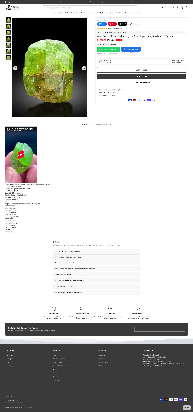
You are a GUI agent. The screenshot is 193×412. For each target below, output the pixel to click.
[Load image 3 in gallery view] (8, 32)
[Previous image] (15, 68)
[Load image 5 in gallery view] (8, 45)
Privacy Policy (102, 355)
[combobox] (90, 8)
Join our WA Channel (59, 366)
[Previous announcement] (60, 2)
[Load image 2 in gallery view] (8, 26)
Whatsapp (10, 366)
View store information (107, 95)
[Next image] (84, 68)
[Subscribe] (182, 329)
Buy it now (142, 76)
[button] (66, 13)
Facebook (10, 355)
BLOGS (54, 373)
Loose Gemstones (58, 362)
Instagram (10, 359)
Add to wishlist (143, 82)
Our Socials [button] (10, 351)
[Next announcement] (132, 2)
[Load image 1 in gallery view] (8, 20)
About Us (55, 376)
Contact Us (56, 380)
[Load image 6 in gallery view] (8, 51)
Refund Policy (102, 359)
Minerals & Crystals (58, 359)
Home (54, 355)
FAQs (54, 369)
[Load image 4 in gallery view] (8, 39)
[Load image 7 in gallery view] (8, 57)
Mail (8, 362)
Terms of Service (103, 362)
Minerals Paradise (15, 407)
